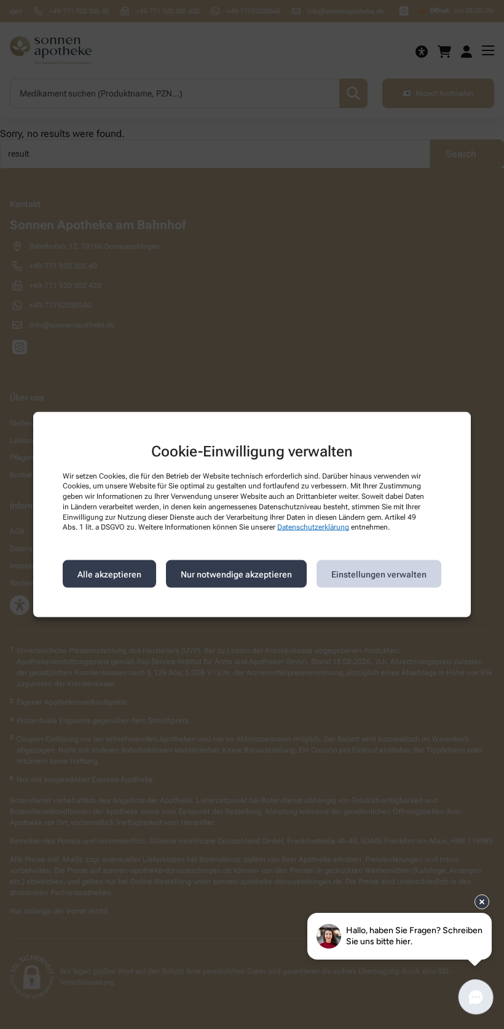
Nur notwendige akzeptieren (236, 574)
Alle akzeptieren (109, 574)
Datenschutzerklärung (313, 527)
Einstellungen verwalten (379, 574)
